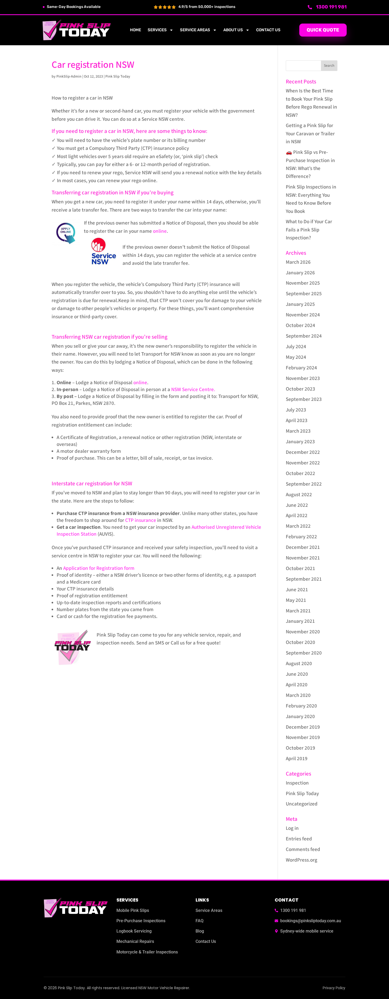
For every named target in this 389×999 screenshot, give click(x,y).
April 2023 (296, 420)
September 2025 (304, 293)
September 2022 (304, 484)
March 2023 (298, 431)
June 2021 (297, 589)
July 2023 (296, 410)
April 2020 (296, 685)
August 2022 (299, 494)
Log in (292, 828)
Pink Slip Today (117, 76)
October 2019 (300, 748)
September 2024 (304, 336)
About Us (233, 30)
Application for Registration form (98, 568)
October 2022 (300, 473)
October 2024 (300, 325)
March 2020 (298, 695)
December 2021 (303, 547)
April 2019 (296, 758)
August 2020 (299, 663)
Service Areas (195, 30)
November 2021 (303, 558)
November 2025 (303, 283)
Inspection (297, 783)
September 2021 (304, 579)
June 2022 (297, 505)
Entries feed (299, 839)
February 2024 (301, 368)
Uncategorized (302, 804)
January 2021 (300, 621)
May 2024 (296, 357)
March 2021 (298, 611)
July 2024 (296, 346)
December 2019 (303, 727)
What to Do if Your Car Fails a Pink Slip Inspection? (309, 229)
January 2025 (300, 304)
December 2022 (303, 452)
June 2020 (297, 674)
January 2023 (300, 441)
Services (157, 30)
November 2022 (303, 463)
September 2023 (304, 399)
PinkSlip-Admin (69, 76)
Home (135, 30)
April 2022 (296, 515)
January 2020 (300, 716)
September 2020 (304, 653)
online (160, 231)
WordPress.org (301, 860)
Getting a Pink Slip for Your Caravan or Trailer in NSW (310, 133)
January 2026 (300, 273)
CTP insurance (140, 520)
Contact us (268, 30)
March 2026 (298, 262)
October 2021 (300, 568)
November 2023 (303, 378)
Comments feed (303, 849)
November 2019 (303, 737)
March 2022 (298, 526)
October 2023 (300, 389)
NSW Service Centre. (193, 389)
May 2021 (296, 600)
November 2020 (303, 632)
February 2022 (301, 537)
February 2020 (301, 706)
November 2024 (303, 315)
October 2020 (300, 642)
